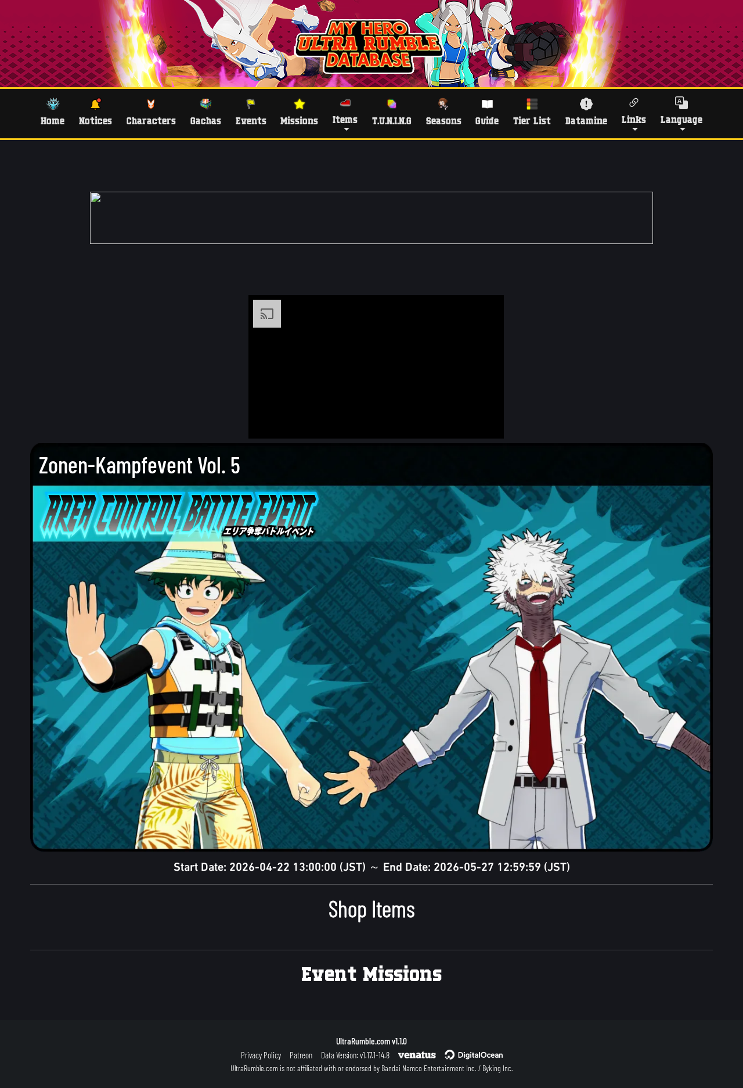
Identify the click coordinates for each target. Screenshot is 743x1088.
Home (52, 120)
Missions (299, 120)
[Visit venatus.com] (481, 420)
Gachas (205, 120)
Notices (95, 120)
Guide (487, 120)
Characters (151, 120)
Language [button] (681, 119)
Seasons (443, 120)
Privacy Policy (261, 1055)
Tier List (532, 120)
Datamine (586, 120)
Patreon (301, 1055)
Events (251, 120)
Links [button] (634, 119)
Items (345, 119)
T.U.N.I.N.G (392, 120)
